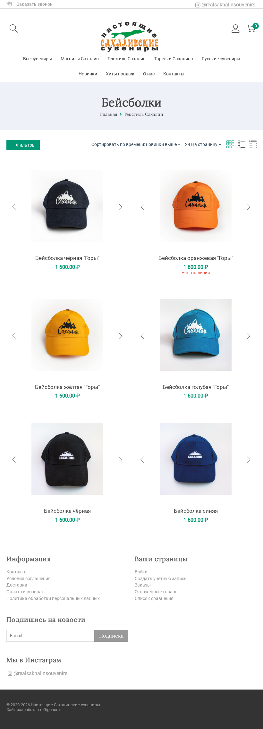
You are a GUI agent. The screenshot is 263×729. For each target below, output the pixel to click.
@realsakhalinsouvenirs (227, 5)
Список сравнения (154, 598)
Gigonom (51, 709)
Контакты (173, 73)
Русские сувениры (221, 58)
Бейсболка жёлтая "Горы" (67, 387)
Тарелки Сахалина (173, 58)
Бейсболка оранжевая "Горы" (195, 258)
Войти (141, 571)
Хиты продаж (120, 73)
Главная (108, 114)
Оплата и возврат (25, 591)
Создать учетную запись (161, 578)
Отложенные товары (157, 591)
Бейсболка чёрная (67, 511)
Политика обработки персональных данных (53, 598)
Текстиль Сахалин (126, 58)
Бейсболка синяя (196, 511)
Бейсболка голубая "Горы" (196, 387)
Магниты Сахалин (80, 58)
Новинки (88, 73)
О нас (149, 73)
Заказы (143, 584)
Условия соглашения (28, 578)
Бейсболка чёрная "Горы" (67, 258)
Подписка (111, 635)
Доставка (16, 584)
